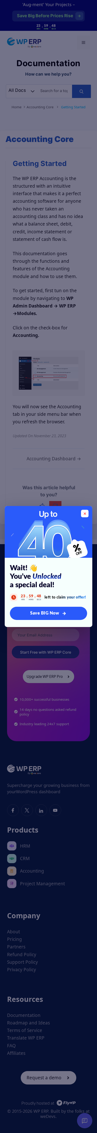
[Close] (85, 513)
